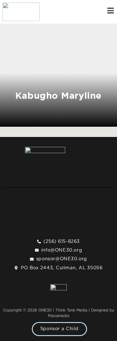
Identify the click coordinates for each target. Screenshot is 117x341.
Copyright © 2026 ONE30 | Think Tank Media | (47, 310)
